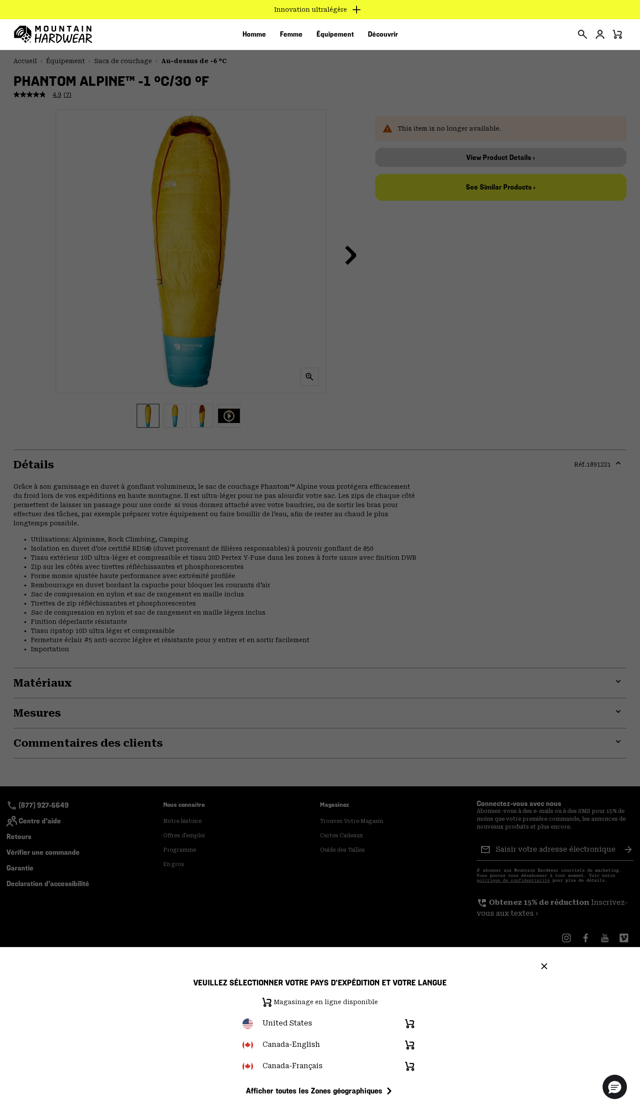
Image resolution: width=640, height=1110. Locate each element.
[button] (615, 1087)
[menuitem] (254, 34)
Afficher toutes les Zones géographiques (314, 1090)
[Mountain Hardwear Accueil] (53, 34)
